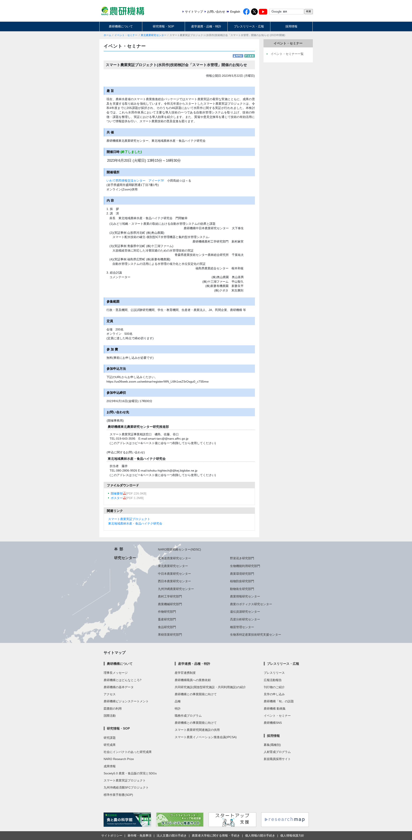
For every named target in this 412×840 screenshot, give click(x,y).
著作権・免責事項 (139, 835)
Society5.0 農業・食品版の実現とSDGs (130, 773)
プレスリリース (274, 672)
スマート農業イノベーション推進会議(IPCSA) (206, 737)
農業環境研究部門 (242, 573)
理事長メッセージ (116, 672)
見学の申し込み (274, 694)
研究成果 (110, 744)
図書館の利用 (113, 708)
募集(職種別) (272, 744)
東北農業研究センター (154, 35)
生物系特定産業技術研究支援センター (255, 634)
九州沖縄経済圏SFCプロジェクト (126, 787)
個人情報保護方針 (292, 835)
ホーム (107, 35)
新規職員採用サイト (277, 759)
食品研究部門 (167, 627)
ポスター (117, 498)
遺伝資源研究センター (245, 611)
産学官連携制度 (185, 672)
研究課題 (110, 737)
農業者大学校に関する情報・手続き (216, 835)
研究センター (125, 558)
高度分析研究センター (245, 619)
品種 (178, 701)
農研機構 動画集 (275, 708)
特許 (178, 708)
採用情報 (291, 26)
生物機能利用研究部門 (245, 566)
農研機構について (121, 26)
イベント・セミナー (126, 35)
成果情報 (110, 766)
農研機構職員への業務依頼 (193, 680)
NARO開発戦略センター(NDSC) (179, 549)
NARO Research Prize (119, 759)
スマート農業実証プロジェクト (129, 519)
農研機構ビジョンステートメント (126, 701)
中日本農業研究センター (174, 573)
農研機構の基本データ (119, 687)
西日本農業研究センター (174, 581)
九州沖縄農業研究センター (176, 589)
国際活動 (110, 715)
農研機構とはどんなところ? (122, 680)
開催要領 (117, 493)
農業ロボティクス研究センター (251, 604)
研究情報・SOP (163, 26)
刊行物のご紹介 (274, 687)
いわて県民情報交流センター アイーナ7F (135, 180)
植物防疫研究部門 (242, 581)
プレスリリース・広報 (249, 26)
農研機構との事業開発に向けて (196, 694)
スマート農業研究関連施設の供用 (197, 729)
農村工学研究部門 (170, 596)
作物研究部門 (167, 611)
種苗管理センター (242, 627)
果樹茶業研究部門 (170, 634)
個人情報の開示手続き (260, 835)
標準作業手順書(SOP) (118, 794)
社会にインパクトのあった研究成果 (128, 752)
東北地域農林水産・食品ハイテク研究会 (135, 523)
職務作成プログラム (188, 715)
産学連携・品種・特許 (206, 26)
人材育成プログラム (277, 752)
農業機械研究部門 (170, 604)
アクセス (110, 694)
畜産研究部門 (167, 619)
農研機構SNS (273, 722)
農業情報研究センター (245, 596)
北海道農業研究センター (174, 558)
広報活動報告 (273, 680)
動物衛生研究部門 (242, 589)
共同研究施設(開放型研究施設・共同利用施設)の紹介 (210, 687)
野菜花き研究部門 (242, 558)
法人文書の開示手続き (172, 835)
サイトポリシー (111, 835)
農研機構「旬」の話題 (279, 701)
